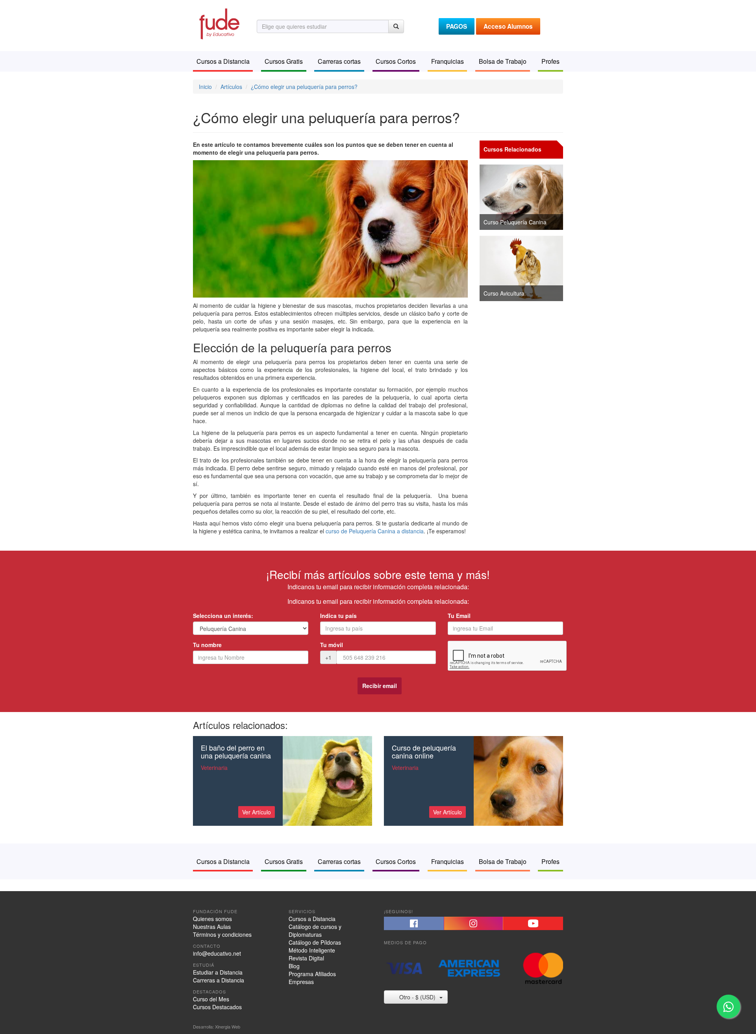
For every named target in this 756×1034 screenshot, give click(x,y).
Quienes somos (212, 919)
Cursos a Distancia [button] (223, 61)
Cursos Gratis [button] (284, 61)
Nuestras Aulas (212, 926)
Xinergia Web (227, 1026)
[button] (414, 923)
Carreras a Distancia (218, 980)
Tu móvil (331, 645)
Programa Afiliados (312, 974)
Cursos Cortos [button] (396, 61)
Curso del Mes (211, 999)
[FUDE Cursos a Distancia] (219, 23)
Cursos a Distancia (312, 919)
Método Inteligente (312, 950)
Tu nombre (207, 645)
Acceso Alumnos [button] (508, 26)
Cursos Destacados (217, 1007)
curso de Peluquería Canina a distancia (375, 531)
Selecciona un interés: (223, 616)
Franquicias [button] (447, 61)
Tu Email (459, 616)
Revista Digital (306, 958)
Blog (294, 966)
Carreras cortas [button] (339, 61)
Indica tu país (338, 616)
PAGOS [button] (456, 26)
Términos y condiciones (222, 934)
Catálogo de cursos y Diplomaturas (315, 930)
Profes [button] (550, 61)
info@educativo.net (217, 953)
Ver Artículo (256, 812)
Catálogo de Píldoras (315, 942)
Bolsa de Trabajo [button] (502, 61)
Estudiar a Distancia (218, 972)
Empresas (301, 982)
